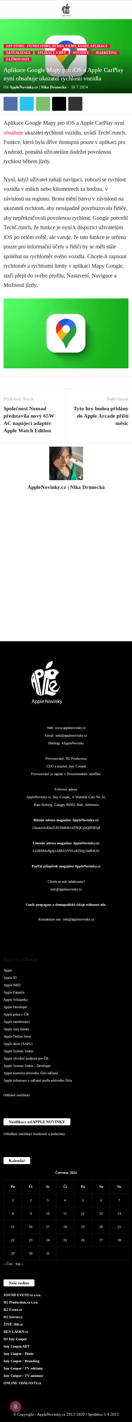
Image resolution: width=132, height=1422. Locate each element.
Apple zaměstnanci (17, 1022)
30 (30, 1253)
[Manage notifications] (15, 1406)
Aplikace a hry (51, 53)
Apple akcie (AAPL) (18, 1044)
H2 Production (76, 758)
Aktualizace (18, 53)
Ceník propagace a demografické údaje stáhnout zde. (66, 905)
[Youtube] (108, 933)
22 (12, 1240)
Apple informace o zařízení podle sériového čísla (38, 1080)
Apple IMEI (12, 985)
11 (65, 1213)
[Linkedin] (52, 933)
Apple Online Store (17, 1036)
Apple (8, 970)
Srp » (19, 1264)
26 (82, 1240)
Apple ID (10, 978)
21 (119, 1227)
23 (30, 1240)
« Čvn (8, 1264)
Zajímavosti (17, 59)
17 (48, 1227)
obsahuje (13, 133)
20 (101, 1227)
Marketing (106, 53)
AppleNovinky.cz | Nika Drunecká (38, 87)
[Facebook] (11, 104)
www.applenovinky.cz (70, 728)
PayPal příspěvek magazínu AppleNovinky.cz (66, 866)
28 (119, 1240)
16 (30, 1227)
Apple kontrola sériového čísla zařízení (31, 1073)
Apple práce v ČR (16, 1014)
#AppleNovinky (73, 743)
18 (65, 1227)
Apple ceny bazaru (16, 1029)
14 (119, 1213)
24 (48, 1240)
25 (65, 1240)
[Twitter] (27, 104)
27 (101, 1240)
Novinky (81, 53)
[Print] (75, 104)
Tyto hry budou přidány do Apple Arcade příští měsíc (101, 416)
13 (101, 1213)
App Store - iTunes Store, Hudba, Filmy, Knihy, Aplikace (57, 46)
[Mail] (66, 933)
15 (12, 1227)
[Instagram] (66, 497)
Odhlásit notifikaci (17, 1095)
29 (12, 1253)
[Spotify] (81, 933)
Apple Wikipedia (15, 1000)
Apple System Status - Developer (27, 1066)
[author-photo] (66, 463)
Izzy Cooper (77, 766)
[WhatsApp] (43, 104)
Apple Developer (15, 1007)
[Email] (59, 104)
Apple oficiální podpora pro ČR (26, 1058)
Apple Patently (14, 992)
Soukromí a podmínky (49, 1134)
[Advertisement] (66, 569)
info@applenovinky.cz (71, 735)
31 (48, 1253)
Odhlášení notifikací (18, 1134)
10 (48, 1213)
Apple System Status (18, 1051)
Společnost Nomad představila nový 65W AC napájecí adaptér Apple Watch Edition (29, 419)
